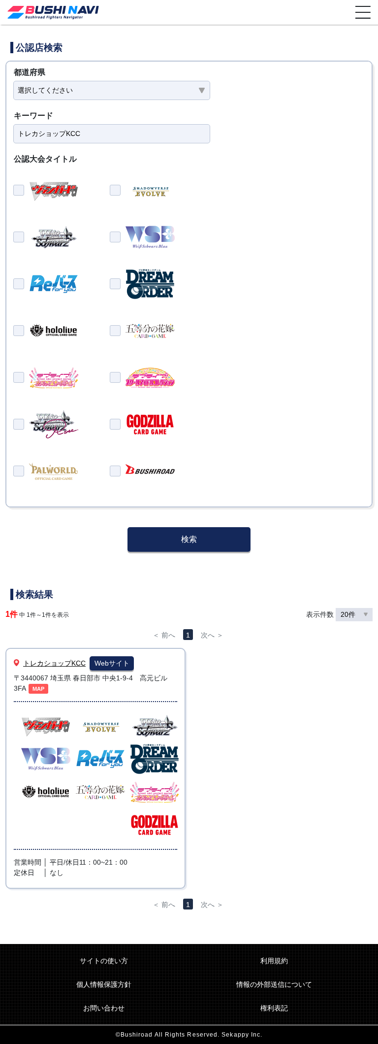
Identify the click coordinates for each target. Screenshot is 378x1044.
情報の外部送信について (274, 984)
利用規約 (274, 961)
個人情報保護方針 (103, 984)
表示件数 (321, 614)
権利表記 (274, 1008)
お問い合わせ (104, 1008)
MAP (38, 689)
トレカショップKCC (54, 663)
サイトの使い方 (104, 961)
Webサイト (111, 663)
